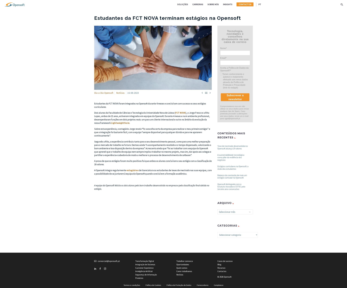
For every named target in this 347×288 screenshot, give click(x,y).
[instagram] (105, 269)
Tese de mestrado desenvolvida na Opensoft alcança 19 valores (232, 147)
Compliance (218, 285)
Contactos (245, 4)
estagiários (133, 170)
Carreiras (197, 4)
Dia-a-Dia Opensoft (103, 92)
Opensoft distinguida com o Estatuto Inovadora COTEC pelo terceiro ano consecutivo (231, 187)
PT (259, 4)
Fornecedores (202, 285)
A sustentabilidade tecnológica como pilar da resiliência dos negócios (230, 157)
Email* (223, 58)
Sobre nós (213, 4)
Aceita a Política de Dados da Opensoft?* (234, 69)
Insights (227, 4)
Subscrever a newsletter (235, 97)
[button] (341, 4)
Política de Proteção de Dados (179, 285)
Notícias (120, 92)
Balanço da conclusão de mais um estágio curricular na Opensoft (232, 176)
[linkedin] (95, 269)
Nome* (223, 48)
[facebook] (100, 269)
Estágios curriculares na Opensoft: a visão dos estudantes (232, 167)
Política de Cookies (153, 285)
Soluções (182, 4)
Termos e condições (132, 285)
